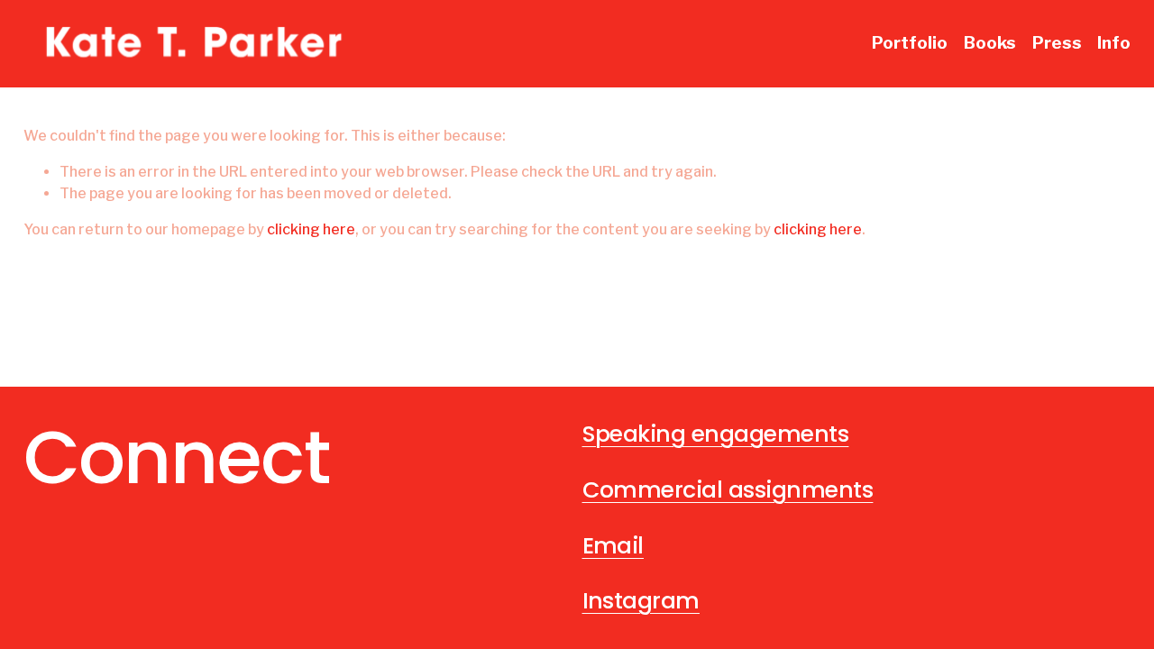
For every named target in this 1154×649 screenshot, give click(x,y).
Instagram (641, 601)
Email (613, 546)
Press (1057, 42)
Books (990, 42)
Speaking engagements (715, 434)
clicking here (311, 229)
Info (1114, 42)
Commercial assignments (728, 490)
